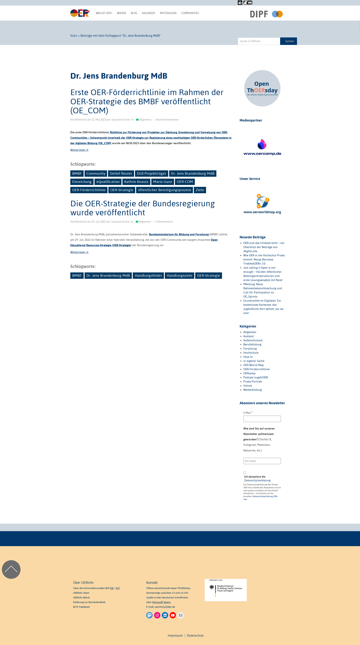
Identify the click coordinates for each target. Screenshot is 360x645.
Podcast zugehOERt (255, 377)
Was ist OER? (104, 13)
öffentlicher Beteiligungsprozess (164, 190)
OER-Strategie (121, 190)
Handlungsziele (179, 275)
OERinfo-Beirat (81, 597)
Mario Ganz (162, 182)
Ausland (248, 336)
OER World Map (253, 365)
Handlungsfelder (148, 275)
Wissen (121, 13)
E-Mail (248, 413)
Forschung (250, 348)
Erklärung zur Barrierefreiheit (89, 602)
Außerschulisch (253, 340)
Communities (190, 13)
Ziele (200, 190)
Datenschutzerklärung (257, 480)
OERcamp (249, 373)
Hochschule (250, 352)
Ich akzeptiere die (257, 478)
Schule (247, 385)
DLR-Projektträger (151, 173)
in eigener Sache (253, 360)
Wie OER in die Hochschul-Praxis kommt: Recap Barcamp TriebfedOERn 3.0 (264, 259)
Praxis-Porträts (252, 381)
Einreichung (82, 182)
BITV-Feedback (81, 607)
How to (248, 356)
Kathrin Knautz (136, 182)
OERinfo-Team (81, 593)
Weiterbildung (252, 389)
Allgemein (145, 119)
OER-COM (185, 182)
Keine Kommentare (167, 119)
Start (73, 35)
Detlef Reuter (121, 173)
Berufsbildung (252, 344)
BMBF (77, 173)
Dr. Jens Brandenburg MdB (192, 173)
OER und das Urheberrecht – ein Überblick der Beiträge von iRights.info (263, 247)
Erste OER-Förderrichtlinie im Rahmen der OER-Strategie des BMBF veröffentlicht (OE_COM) (147, 101)
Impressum (175, 635)
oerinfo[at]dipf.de (165, 607)
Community (95, 173)
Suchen (289, 41)
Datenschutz (195, 635)
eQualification (108, 182)
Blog (134, 13)
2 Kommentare (164, 221)
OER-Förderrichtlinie (89, 190)
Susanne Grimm (121, 119)
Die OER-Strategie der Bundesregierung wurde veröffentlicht (142, 208)
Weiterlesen (79, 149)
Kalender (148, 13)
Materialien (168, 13)
